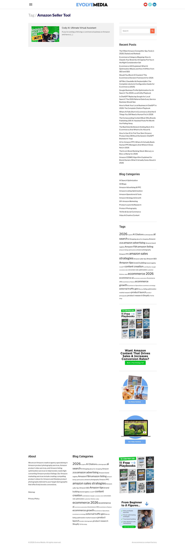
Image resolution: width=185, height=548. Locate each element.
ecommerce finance (129, 282)
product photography (86, 521)
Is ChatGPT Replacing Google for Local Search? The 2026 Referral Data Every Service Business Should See (137, 99)
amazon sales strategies (89, 483)
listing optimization (149, 289)
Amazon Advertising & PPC (130, 187)
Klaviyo (141, 289)
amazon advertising (134, 242)
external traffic (126, 288)
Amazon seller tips (140, 259)
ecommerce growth (83, 510)
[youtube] (145, 4)
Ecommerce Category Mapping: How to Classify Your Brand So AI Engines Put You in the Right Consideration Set (136, 60)
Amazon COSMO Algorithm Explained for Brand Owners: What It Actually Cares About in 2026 (137, 160)
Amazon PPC (124, 254)
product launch (138, 292)
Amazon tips (126, 262)
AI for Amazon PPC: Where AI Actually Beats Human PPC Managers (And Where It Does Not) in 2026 (136, 145)
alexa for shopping (142, 239)
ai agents (130, 234)
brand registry (151, 263)
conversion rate (123, 270)
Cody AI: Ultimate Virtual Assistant (79, 28)
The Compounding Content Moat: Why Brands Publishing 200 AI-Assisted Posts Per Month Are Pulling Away (137, 120)
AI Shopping (132, 239)
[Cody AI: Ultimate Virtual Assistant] (45, 34)
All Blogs (122, 184)
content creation (134, 266)
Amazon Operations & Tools (130, 194)
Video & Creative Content (129, 215)
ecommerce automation (140, 278)
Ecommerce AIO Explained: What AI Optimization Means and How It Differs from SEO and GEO (136, 69)
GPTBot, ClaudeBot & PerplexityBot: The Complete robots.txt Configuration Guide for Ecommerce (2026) (136, 84)
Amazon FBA (131, 246)
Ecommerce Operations (135, 285)
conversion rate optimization (137, 270)
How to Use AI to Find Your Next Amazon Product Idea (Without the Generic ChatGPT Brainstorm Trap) (136, 136)
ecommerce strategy (148, 285)
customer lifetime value (91, 499)
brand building (140, 263)
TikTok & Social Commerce (130, 212)
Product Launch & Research (130, 205)
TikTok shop (83, 524)
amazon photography (143, 250)
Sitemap (31, 492)
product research (135, 295)
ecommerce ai (126, 278)
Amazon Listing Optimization (130, 191)
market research (125, 292)
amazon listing (145, 246)
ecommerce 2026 (141, 273)
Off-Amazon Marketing (128, 201)
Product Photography (128, 208)
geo (136, 288)
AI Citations (138, 234)
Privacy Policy (33, 499)
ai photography (148, 234)
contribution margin (150, 267)
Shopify (146, 295)
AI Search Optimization (128, 180)
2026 (123, 234)
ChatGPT (121, 267)
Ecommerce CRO (93, 507)
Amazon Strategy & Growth (130, 198)
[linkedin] (154, 4)
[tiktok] (150, 4)
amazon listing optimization (127, 250)
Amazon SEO (152, 259)
